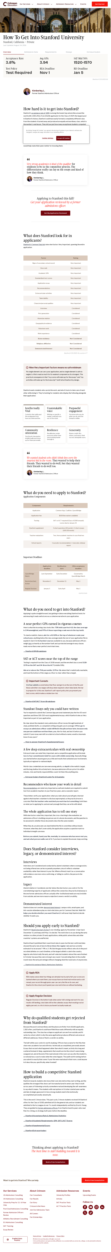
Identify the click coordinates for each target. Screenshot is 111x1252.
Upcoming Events (89, 1195)
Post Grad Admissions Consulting (15, 1209)
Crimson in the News (37, 1206)
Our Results (34, 1199)
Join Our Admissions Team (39, 1210)
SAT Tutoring (8, 1226)
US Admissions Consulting (13, 1195)
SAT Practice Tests (63, 1202)
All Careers (34, 1213)
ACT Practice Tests (63, 1206)
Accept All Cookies (63, 138)
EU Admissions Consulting (13, 1222)
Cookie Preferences (49, 1236)
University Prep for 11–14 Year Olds (14, 1203)
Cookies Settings (47, 138)
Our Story (33, 1202)
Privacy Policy (60, 1236)
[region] (56, 134)
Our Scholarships (36, 1217)
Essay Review (8, 1230)
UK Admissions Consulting (13, 1199)
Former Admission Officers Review (13, 1213)
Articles (59, 1199)
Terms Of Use (37, 1236)
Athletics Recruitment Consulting (15, 1219)
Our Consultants (36, 1195)
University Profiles (63, 1195)
